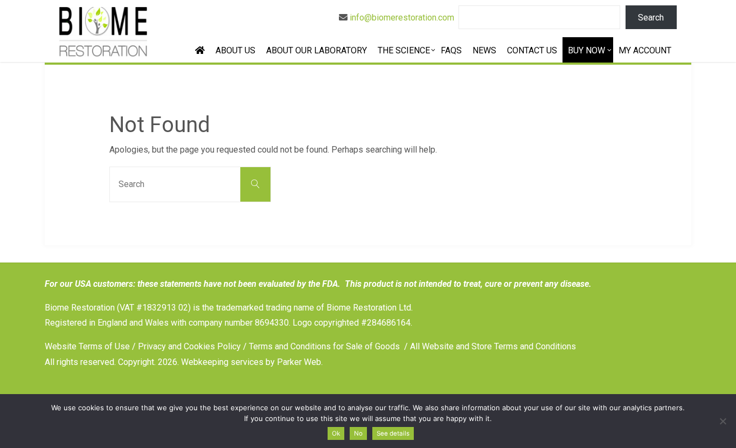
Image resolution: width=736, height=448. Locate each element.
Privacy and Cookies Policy (189, 346)
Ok (336, 433)
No (358, 433)
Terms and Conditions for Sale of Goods (324, 346)
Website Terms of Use (87, 346)
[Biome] (103, 31)
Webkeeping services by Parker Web (251, 362)
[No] (722, 421)
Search (651, 17)
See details (393, 433)
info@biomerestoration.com (402, 17)
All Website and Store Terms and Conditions (493, 346)
